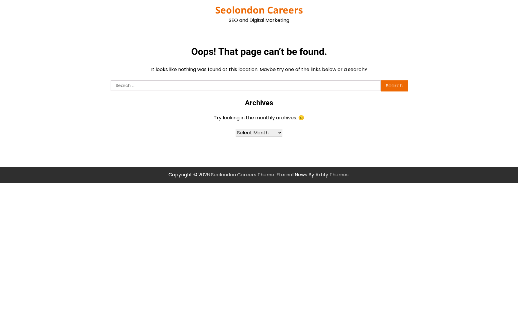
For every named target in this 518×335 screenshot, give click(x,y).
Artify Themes (332, 174)
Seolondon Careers (259, 10)
